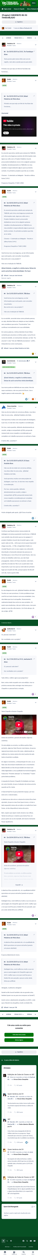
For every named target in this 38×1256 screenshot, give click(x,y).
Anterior (8, 38)
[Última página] (35, 38)
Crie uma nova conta (19, 1035)
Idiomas (7, 1246)
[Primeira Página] (3, 38)
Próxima (29, 38)
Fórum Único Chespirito (21, 1079)
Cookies (31, 1246)
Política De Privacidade (19, 1246)
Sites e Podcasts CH (26, 28)
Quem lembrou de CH (15, 1094)
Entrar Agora (19, 1040)
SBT (9, 1119)
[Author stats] (35, 45)
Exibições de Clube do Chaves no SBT (21, 1074)
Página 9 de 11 (18, 38)
